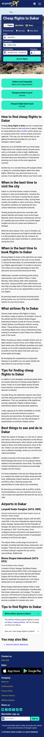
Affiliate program (8, 700)
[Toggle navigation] (40, 4)
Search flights (22, 59)
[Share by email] (2, 711)
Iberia (10, 622)
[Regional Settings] (35, 4)
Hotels (20, 25)
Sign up (35, 719)
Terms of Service (8, 695)
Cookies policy (7, 686)
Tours (31, 25)
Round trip (9, 31)
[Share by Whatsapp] (6, 711)
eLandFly (23, 131)
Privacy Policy (7, 691)
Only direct (33, 31)
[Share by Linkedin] (20, 711)
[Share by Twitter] (13, 711)
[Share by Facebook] (10, 711)
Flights (10, 25)
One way (21, 31)
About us (4, 682)
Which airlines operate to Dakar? (18, 614)
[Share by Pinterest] (17, 711)
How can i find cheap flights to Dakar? (20, 631)
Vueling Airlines (19, 622)
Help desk (5, 660)
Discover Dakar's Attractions (17, 645)
